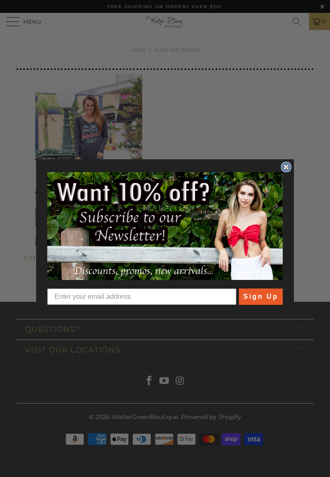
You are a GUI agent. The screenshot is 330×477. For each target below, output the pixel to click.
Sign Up (260, 296)
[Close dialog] (286, 167)
